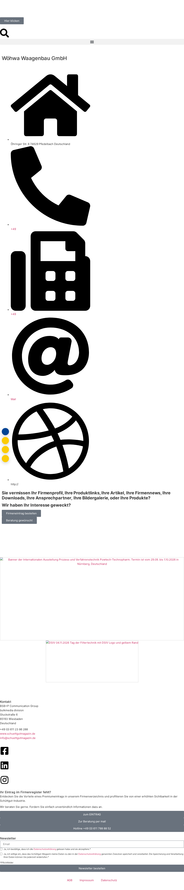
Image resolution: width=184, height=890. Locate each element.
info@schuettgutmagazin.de (18, 738)
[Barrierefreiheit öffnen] (5, 458)
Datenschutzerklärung (45, 849)
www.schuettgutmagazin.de (17, 733)
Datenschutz (109, 880)
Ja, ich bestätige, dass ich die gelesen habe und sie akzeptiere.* (47, 849)
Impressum (87, 880)
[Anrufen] (5, 449)
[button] (92, 42)
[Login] (5, 431)
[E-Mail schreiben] (5, 440)
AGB (69, 880)
